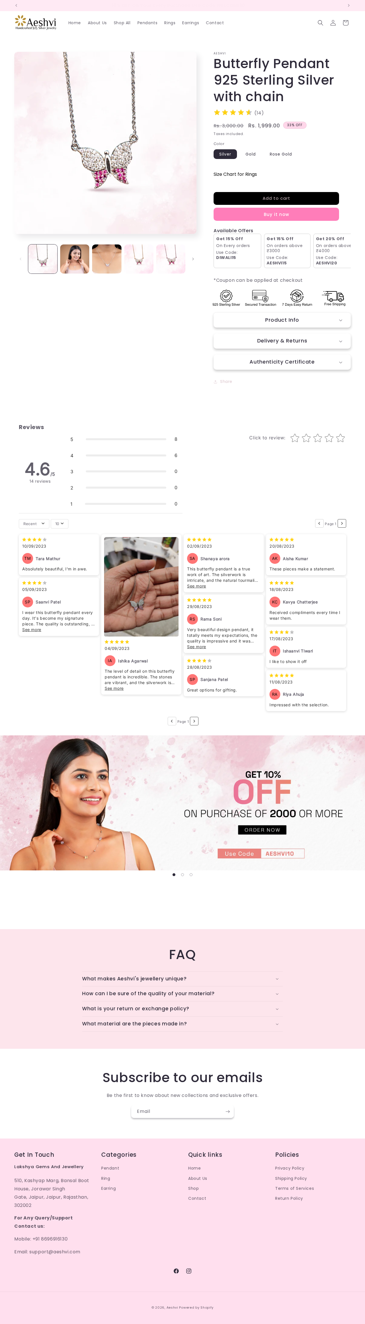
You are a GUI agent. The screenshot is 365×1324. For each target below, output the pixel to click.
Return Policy (289, 1198)
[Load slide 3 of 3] (191, 874)
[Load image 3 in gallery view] (106, 259)
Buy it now (276, 214)
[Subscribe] (227, 1111)
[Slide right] (193, 259)
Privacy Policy (289, 1168)
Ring (105, 1178)
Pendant (110, 1168)
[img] (233, 113)
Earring (108, 1188)
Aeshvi (172, 1307)
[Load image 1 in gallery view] (42, 259)
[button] (320, 23)
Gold (251, 154)
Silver (225, 154)
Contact (197, 1198)
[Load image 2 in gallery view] (74, 259)
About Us (197, 1178)
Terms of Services (294, 1188)
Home (194, 1168)
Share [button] (226, 381)
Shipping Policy (291, 1178)
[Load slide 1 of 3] (174, 874)
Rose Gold (281, 154)
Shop (193, 1188)
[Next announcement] (348, 5)
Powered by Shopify (196, 1307)
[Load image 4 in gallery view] (138, 259)
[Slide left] (20, 259)
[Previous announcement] (16, 5)
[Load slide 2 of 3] (182, 874)
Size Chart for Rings (235, 174)
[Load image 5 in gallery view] (170, 259)
